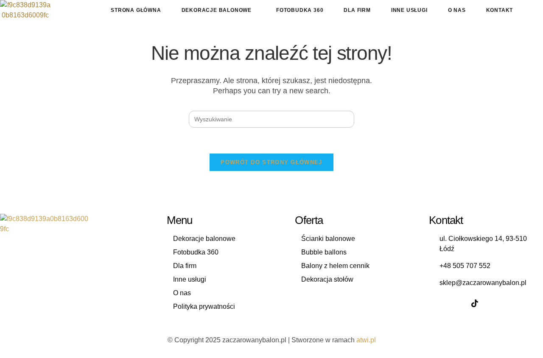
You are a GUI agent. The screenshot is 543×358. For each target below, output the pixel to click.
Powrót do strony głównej (271, 162)
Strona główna (136, 10)
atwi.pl (366, 340)
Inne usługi (409, 10)
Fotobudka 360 (299, 10)
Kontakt (499, 10)
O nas (457, 10)
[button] (218, 10)
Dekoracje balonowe (217, 10)
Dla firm (357, 10)
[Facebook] (437, 303)
